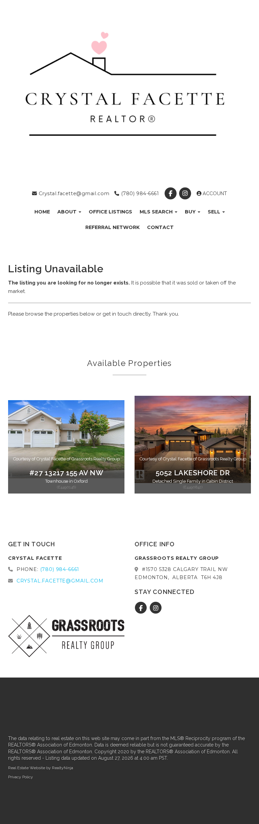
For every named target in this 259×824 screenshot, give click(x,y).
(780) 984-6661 (139, 193)
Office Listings (110, 212)
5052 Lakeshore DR (193, 472)
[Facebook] (171, 193)
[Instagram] (185, 193)
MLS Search (157, 212)
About (67, 212)
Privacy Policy (20, 777)
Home (42, 212)
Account (214, 193)
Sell (215, 212)
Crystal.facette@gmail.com (73, 193)
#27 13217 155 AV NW (66, 472)
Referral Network (112, 227)
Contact (160, 227)
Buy (191, 212)
